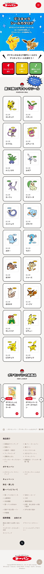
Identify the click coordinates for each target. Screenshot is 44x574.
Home (3, 429)
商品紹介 (6, 438)
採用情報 (6, 517)
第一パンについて (10, 489)
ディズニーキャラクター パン (12, 461)
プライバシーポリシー (30, 523)
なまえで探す (22, 70)
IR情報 (6, 513)
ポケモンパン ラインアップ (11, 473)
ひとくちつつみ (30, 450)
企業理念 (7, 498)
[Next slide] (41, 399)
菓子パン (28, 447)
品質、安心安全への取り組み (32, 505)
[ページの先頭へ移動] (39, 562)
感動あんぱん (9, 457)
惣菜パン (7, 447)
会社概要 (7, 501)
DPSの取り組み (30, 510)
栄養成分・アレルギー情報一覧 (32, 461)
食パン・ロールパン (31, 444)
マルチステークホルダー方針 (11, 529)
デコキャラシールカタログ (28, 429)
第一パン (10, 4)
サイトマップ (7, 533)
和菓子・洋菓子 (9, 450)
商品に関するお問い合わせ (11, 524)
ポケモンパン (12, 429)
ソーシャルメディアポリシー (31, 529)
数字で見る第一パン (11, 510)
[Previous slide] (2, 399)
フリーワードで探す (8, 70)
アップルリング (9, 453)
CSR (26, 498)
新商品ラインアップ (11, 444)
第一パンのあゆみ (10, 504)
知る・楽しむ (8, 484)
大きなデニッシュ (31, 453)
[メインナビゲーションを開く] (38, 5)
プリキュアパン (30, 457)
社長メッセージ (30, 495)
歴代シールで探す (36, 70)
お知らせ (18, 517)
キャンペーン (8, 479)
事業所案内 (28, 501)
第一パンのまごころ (11, 495)
